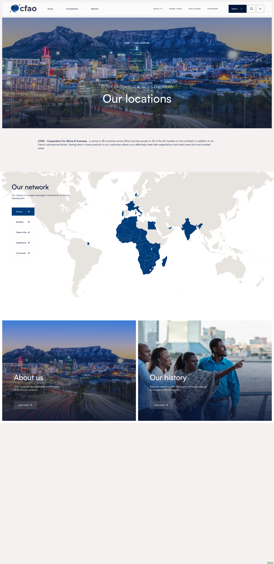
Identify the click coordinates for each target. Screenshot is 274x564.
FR (260, 9)
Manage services (270, 561)
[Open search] (251, 9)
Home (127, 43)
